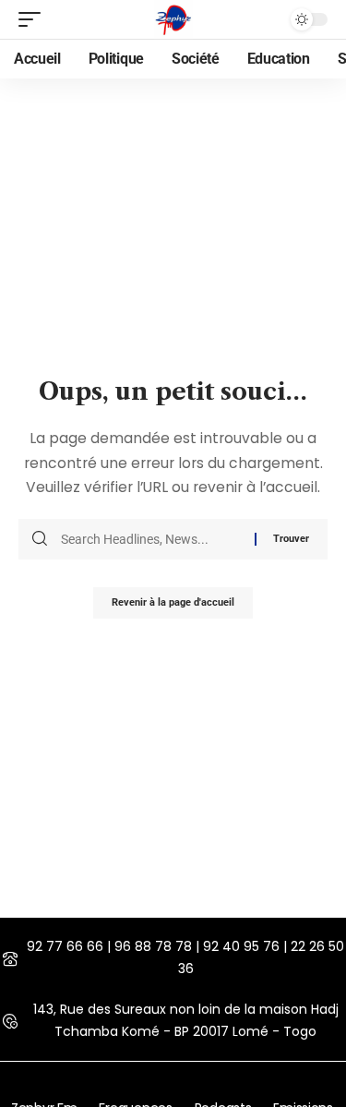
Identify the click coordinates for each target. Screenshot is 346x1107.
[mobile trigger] (34, 19)
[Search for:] (151, 539)
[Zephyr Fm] (173, 19)
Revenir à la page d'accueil (173, 602)
